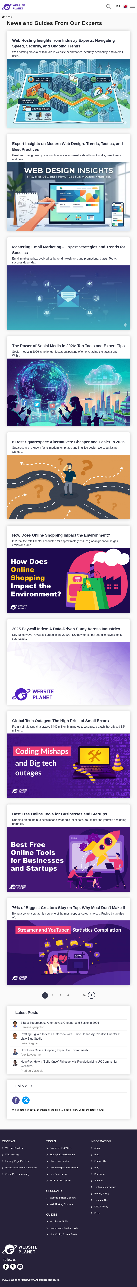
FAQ (96, 1167)
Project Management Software (21, 1167)
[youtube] (20, 1267)
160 (83, 995)
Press (97, 1213)
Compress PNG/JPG (60, 1148)
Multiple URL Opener (60, 1180)
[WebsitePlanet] (3, 17)
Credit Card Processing (17, 1174)
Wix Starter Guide (59, 1221)
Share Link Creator (59, 1161)
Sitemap (98, 1180)
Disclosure (99, 1174)
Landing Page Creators (17, 1161)
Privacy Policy (101, 1193)
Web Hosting (12, 1154)
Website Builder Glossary (63, 1197)
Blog (96, 1154)
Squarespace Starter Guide (64, 1228)
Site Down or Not (58, 1174)
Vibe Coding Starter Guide (63, 1234)
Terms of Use (101, 1200)
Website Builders (14, 1148)
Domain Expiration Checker (64, 1167)
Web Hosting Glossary (61, 1204)
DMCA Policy (101, 1206)
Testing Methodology (105, 1187)
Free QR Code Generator (62, 1154)
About (97, 1148)
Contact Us (100, 1161)
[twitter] (13, 1267)
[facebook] (6, 1267)
